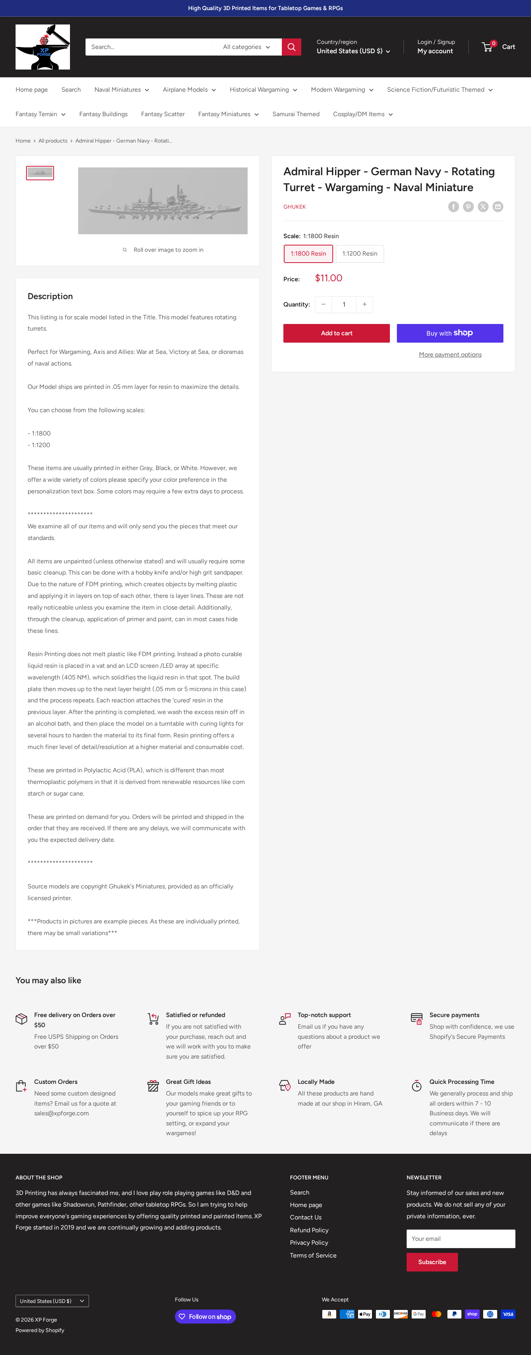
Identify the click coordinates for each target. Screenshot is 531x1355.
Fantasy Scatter (163, 114)
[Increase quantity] (364, 304)
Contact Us (305, 1217)
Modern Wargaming (338, 89)
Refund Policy (309, 1230)
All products (53, 141)
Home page (32, 89)
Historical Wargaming (259, 89)
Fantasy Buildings (103, 114)
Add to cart (337, 332)
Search (71, 89)
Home (23, 141)
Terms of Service (313, 1255)
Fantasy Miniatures (224, 114)
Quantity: (296, 304)
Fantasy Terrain (36, 114)
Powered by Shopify (40, 1330)
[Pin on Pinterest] (468, 206)
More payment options (450, 354)
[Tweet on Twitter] (483, 206)
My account (435, 51)
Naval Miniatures (117, 89)
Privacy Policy (309, 1242)
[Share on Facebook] (453, 206)
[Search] (291, 47)
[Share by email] (498, 206)
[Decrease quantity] (323, 304)
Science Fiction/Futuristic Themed (435, 89)
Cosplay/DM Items (358, 114)
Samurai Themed (296, 114)
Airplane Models (185, 89)
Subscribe (432, 1262)
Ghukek (294, 206)
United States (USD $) (46, 1301)
